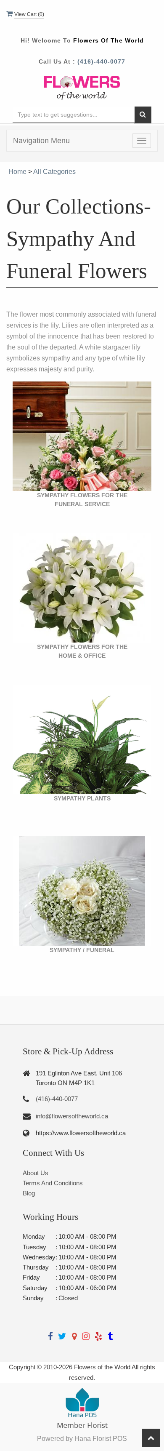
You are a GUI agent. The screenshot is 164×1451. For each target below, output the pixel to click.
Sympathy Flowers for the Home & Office (82, 651)
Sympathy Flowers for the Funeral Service (82, 499)
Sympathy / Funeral (82, 950)
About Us (35, 1172)
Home (17, 171)
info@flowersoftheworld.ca (72, 1116)
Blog (29, 1193)
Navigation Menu (41, 140)
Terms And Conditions (53, 1183)
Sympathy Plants (82, 798)
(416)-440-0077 (101, 61)
